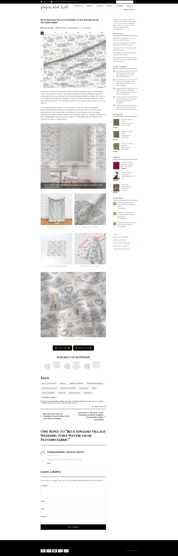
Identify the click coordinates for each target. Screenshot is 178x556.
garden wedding (68, 388)
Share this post (100, 406)
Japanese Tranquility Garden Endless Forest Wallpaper (124, 44)
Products (78, 6)
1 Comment (87, 28)
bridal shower (76, 383)
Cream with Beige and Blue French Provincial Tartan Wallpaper (125, 75)
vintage (61, 393)
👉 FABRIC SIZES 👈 (62, 348)
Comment (44, 486)
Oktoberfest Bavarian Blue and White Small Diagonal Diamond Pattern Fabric (125, 59)
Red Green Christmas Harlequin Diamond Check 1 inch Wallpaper (126, 92)
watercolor (74, 393)
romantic (83, 388)
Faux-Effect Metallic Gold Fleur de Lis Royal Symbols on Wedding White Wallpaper (90, 416)
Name (43, 501)
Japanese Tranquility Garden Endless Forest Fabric (124, 39)
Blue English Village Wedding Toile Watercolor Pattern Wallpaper (56, 416)
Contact (129, 6)
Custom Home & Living (121, 249)
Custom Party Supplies (121, 243)
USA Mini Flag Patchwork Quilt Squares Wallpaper (124, 54)
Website (43, 516)
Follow (109, 6)
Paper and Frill (48, 28)
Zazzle (115, 234)
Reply (49, 463)
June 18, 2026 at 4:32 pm (54, 455)
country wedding (95, 383)
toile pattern (48, 393)
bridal (63, 383)
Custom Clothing (119, 240)
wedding (88, 393)
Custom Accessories (121, 237)
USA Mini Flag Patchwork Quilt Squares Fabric (126, 224)
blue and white (49, 383)
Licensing (120, 6)
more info (127, 29)
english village (49, 388)
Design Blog (74, 28)
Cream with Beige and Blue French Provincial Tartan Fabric (125, 83)
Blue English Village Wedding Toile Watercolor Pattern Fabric (70, 21)
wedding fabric (49, 397)
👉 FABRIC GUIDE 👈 (83, 348)
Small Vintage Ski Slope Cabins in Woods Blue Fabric (126, 108)
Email (43, 509)
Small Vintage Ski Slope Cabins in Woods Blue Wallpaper (126, 101)
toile (94, 388)
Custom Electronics (121, 246)
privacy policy (129, 9)
